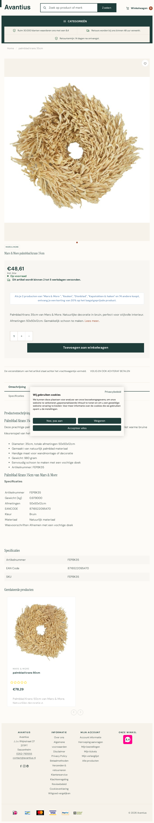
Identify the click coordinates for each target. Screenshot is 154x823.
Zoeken (106, 7)
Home (10, 48)
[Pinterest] (27, 766)
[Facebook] (21, 766)
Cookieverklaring (59, 788)
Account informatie (90, 737)
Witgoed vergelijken (59, 793)
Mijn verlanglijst (90, 756)
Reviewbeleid (59, 784)
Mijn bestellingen (90, 746)
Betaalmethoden (59, 760)
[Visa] (52, 813)
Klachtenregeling (59, 779)
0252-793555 (24, 753)
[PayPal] (65, 813)
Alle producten (90, 760)
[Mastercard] (40, 813)
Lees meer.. (92, 321)
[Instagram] (24, 766)
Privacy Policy (59, 756)
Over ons (59, 737)
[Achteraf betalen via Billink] (78, 813)
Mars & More (12, 247)
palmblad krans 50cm (26, 672)
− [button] (29, 336)
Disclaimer (59, 751)
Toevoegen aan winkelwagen (85, 348)
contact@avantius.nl (24, 758)
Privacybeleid (113, 391)
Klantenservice (59, 774)
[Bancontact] (27, 813)
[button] (77, 242)
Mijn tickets (90, 751)
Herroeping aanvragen (90, 742)
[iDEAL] (15, 813)
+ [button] (21, 336)
